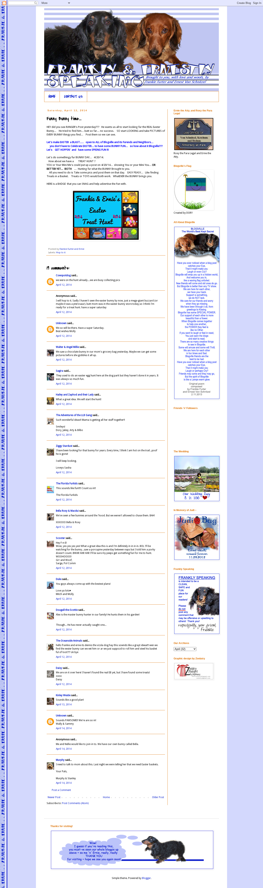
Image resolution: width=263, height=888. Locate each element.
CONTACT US (73, 96)
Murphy (60, 760)
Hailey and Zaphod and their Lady (75, 394)
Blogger (146, 878)
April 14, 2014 (64, 728)
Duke (58, 579)
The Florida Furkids (67, 483)
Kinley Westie (63, 695)
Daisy (59, 668)
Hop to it (61, 252)
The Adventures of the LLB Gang (74, 415)
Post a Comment (61, 790)
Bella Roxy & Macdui (67, 510)
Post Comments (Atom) (75, 803)
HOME (51, 96)
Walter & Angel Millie (67, 347)
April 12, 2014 (64, 284)
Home (106, 797)
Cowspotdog (63, 275)
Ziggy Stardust (64, 446)
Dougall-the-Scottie (67, 609)
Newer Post (54, 797)
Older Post (158, 797)
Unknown (61, 323)
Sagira (59, 370)
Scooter (60, 538)
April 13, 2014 (64, 704)
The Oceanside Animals (69, 640)
